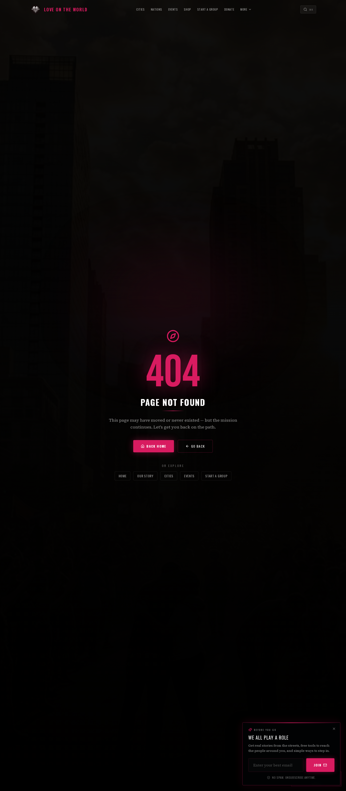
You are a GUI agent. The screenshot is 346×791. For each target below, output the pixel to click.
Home (123, 475)
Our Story (145, 475)
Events (173, 9)
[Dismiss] (334, 728)
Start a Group (207, 9)
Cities (140, 9)
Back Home (156, 446)
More (243, 9)
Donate (229, 9)
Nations (156, 9)
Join (317, 764)
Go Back (198, 446)
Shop (187, 9)
